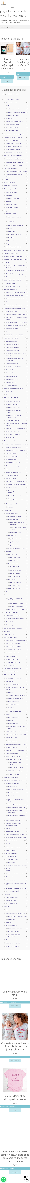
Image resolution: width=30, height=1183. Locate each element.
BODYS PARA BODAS (11, 214)
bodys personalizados (12, 244)
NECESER (11, 228)
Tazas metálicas (10, 850)
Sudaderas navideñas (11, 925)
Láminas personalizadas (12, 302)
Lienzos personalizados (12, 431)
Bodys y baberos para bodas (15, 225)
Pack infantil (9, 828)
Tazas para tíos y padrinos (13, 149)
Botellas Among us (13, 796)
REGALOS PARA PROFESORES (12, 475)
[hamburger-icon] (12, 8)
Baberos (8, 922)
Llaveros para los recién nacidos (12, 668)
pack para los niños (15, 539)
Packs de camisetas (11, 903)
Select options (7, 81)
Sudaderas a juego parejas (15, 929)
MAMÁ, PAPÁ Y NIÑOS (12, 513)
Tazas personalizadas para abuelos (15, 640)
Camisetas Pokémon (12, 363)
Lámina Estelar (12, 106)
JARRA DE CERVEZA (11, 656)
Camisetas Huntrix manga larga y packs (17, 274)
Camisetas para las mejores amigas (16, 314)
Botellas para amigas (12, 328)
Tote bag (10, 507)
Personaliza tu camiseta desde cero (16, 292)
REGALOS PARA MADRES (10, 856)
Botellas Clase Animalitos (11, 253)
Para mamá (9, 201)
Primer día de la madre (12, 877)
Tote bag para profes (12, 504)
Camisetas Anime (11, 373)
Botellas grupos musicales (15, 789)
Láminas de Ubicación (14, 109)
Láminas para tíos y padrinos (14, 146)
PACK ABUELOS (12, 554)
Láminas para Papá (13, 198)
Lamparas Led (10, 118)
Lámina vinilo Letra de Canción (16, 112)
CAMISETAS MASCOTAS (16, 606)
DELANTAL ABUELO (15, 585)
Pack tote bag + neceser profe (12, 286)
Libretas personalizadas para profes (14, 250)
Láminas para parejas (12, 404)
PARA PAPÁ (9, 714)
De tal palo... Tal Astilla (12, 684)
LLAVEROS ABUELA (15, 570)
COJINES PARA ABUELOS (13, 662)
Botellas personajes (11, 844)
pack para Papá (14, 542)
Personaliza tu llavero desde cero (15, 299)
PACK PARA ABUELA (15, 557)
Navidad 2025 (7, 510)
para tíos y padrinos (9, 182)
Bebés (8, 592)
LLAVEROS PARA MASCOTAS (13, 472)
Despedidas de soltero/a (10, 168)
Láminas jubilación (11, 395)
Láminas (10, 692)
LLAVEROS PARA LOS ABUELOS (12, 280)
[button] (3, 1179)
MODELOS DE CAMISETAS (11, 338)
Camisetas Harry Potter (12, 622)
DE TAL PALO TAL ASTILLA (15, 771)
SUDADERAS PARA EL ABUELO (16, 695)
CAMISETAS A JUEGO (14, 774)
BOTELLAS (11, 240)
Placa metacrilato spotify (13, 401)
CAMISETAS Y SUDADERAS (15, 588)
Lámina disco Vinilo (13, 115)
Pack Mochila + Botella (12, 831)
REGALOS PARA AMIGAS (10, 311)
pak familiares (12, 535)
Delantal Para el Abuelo (14, 701)
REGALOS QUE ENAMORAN (11, 99)
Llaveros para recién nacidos (14, 165)
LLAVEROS (11, 708)
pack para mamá (14, 545)
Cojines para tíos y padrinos (13, 143)
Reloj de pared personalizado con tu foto (15, 444)
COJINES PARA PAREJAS (12, 420)
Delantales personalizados (11, 189)
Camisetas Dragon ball (12, 350)
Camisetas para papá (12, 753)
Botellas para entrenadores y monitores (15, 259)
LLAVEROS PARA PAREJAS (13, 434)
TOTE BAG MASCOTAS (12, 456)
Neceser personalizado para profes (13, 388)
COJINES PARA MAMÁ (12, 859)
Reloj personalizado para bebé (14, 162)
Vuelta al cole (8, 631)
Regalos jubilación (9, 391)
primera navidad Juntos (14, 516)
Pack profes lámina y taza (11, 283)
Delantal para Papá (13, 717)
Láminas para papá (11, 747)
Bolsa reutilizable (9, 634)
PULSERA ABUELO (15, 576)
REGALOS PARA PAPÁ (10, 675)
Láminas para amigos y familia (14, 325)
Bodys (8, 469)
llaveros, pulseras (13, 519)
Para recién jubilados (12, 204)
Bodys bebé (7, 211)
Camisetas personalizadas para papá (16, 744)
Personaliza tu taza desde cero (14, 295)
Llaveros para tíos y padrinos (14, 152)
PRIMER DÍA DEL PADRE (14, 759)
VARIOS (6, 179)
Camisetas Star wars (11, 370)
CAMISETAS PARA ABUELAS (13, 650)
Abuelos (8, 551)
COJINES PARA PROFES (10, 186)
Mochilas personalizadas (13, 820)
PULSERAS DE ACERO (12, 131)
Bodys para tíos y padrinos (13, 140)
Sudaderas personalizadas (11, 672)
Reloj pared (11, 862)
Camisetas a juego (11, 880)
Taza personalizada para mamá (14, 874)
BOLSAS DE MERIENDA (14, 234)
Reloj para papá (12, 741)
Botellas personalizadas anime (16, 807)
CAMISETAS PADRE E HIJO (13, 731)
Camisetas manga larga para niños (15, 618)
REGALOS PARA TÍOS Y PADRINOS (13, 137)
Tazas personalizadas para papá (15, 750)
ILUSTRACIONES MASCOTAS (16, 609)
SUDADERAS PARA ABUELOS (14, 643)
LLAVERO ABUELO (15, 573)
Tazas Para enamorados (12, 124)
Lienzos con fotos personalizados (13, 628)
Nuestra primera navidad (13, 943)
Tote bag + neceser (11, 332)
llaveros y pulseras (13, 564)
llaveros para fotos (15, 532)
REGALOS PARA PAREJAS (11, 398)
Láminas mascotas (11, 459)
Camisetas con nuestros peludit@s (15, 450)
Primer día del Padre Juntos (13, 678)
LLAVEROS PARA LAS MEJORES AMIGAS (16, 322)
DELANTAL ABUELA (15, 582)
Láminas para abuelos (12, 659)
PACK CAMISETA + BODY (16, 768)
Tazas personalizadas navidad (14, 940)
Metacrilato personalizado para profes (14, 308)
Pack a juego (9, 681)
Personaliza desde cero (10, 289)
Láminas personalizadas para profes (14, 134)
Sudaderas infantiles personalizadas (16, 837)
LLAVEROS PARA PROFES (11, 777)
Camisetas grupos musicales (14, 625)
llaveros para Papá (13, 723)
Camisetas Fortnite (11, 341)
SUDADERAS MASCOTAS (12, 453)
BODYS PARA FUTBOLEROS (13, 247)
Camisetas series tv (11, 376)
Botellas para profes (12, 488)
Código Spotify (10, 438)
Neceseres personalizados (13, 847)
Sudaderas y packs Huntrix (13, 277)
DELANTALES (12, 579)
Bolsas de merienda (11, 841)
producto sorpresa (11, 478)
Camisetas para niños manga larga (15, 834)
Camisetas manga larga (10, 853)
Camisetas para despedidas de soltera (16, 171)
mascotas (9, 595)
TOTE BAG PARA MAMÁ (12, 891)
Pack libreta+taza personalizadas (13, 256)
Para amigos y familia (12, 207)
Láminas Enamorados (12, 103)
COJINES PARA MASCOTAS (13, 463)
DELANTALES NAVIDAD (12, 946)
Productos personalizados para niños (14, 780)
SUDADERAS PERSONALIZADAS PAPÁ (16, 735)
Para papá (9, 195)
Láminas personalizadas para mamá (16, 888)
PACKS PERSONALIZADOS (13, 756)
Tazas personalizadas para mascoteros (17, 466)
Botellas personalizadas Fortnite (17, 804)
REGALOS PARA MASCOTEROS (12, 447)
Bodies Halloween (11, 900)
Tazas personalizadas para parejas (15, 428)
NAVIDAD (6, 907)
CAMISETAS (11, 222)
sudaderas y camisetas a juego (16, 548)
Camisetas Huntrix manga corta (15, 270)
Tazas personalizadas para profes (13, 441)
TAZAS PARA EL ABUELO (14, 711)
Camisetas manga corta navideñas (15, 913)
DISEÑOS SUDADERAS (14, 932)
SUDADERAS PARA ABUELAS (13, 647)
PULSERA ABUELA (15, 567)
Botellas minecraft (13, 793)
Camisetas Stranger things (13, 366)
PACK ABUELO (14, 560)
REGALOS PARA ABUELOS (11, 637)
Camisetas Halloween (12, 897)
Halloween (7, 894)
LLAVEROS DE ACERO (12, 128)
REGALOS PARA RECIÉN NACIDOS (13, 156)
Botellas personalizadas (13, 783)
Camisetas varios (11, 382)
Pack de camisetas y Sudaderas (14, 121)
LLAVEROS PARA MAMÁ (10, 385)
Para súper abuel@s (11, 192)
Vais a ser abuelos (11, 665)
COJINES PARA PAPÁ (11, 738)
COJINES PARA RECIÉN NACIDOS (15, 159)
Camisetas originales (12, 379)
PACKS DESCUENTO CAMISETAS (17, 916)
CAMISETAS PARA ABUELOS (13, 653)
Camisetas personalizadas (11, 612)
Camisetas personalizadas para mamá (16, 865)
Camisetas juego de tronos (13, 615)
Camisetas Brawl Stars (12, 344)
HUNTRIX (6, 262)
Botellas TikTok (12, 786)
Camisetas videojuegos (12, 347)
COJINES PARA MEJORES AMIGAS (15, 335)
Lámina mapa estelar (14, 407)
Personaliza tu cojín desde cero (14, 305)
